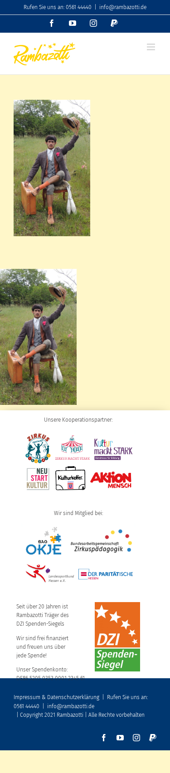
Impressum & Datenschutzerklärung (56, 697)
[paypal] (152, 737)
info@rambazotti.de (122, 7)
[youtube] (120, 737)
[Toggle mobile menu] (151, 47)
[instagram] (136, 737)
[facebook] (103, 737)
